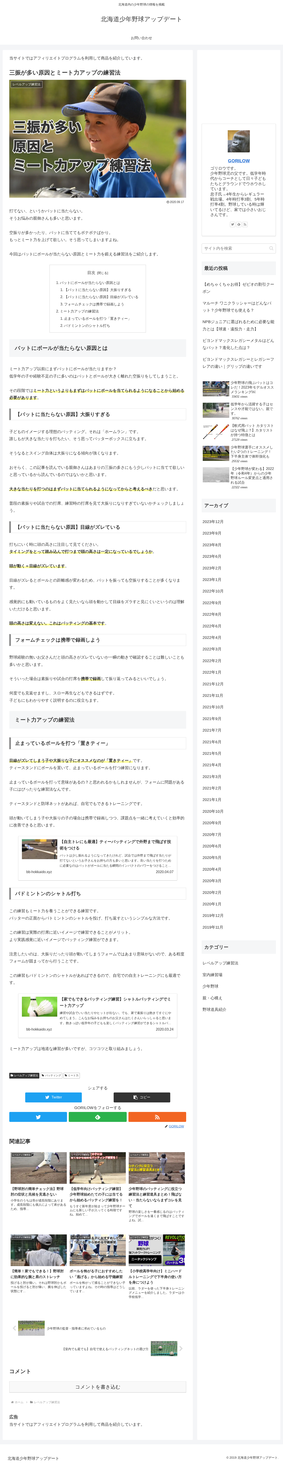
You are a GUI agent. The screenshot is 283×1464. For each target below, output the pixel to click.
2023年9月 (212, 533)
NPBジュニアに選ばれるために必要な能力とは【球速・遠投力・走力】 (238, 325)
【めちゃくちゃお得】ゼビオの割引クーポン (238, 288)
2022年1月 (212, 672)
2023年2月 (212, 568)
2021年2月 (212, 788)
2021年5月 (212, 753)
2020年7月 (212, 834)
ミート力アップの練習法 (79, 311)
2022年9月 (212, 603)
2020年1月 (212, 904)
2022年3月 (212, 649)
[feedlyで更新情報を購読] (97, 1117)
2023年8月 (212, 545)
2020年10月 (213, 811)
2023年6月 (212, 556)
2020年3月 (212, 881)
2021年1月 (212, 799)
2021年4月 (212, 765)
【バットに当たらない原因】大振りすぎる (97, 290)
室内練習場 (212, 975)
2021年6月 (212, 742)
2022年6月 (212, 626)
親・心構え (212, 998)
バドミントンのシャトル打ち (87, 326)
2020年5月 (212, 857)
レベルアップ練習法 (26, 1075)
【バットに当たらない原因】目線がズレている (101, 297)
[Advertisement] (239, 85)
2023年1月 (212, 579)
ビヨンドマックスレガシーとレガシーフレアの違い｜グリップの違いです (238, 363)
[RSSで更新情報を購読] (157, 1117)
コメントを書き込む (97, 1387)
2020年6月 (212, 846)
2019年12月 (213, 915)
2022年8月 (212, 614)
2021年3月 (212, 776)
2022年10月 (213, 591)
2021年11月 (213, 695)
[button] (142, 1097)
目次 (91, 272)
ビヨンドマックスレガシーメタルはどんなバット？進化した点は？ (238, 344)
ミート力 (73, 1075)
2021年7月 (212, 730)
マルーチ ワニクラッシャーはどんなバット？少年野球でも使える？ (237, 306)
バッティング (53, 1075)
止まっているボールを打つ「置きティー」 (97, 318)
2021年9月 (212, 719)
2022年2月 (212, 661)
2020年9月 (212, 823)
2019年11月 (213, 927)
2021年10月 (213, 707)
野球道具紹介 (214, 1009)
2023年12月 (213, 521)
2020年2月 (212, 892)
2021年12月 (213, 684)
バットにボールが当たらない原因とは (90, 283)
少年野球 (210, 986)
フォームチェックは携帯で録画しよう (94, 304)
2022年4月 (212, 637)
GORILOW (239, 160)
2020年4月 (212, 869)
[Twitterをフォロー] (38, 1117)
